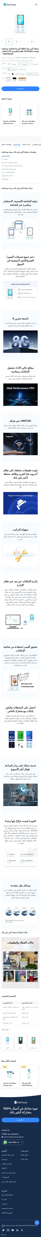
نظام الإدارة (24, 1159)
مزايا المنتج (17, 144)
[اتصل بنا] (37, 1222)
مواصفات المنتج (7, 144)
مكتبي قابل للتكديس (8, 1155)
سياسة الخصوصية (7, 1208)
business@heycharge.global (13, 1137)
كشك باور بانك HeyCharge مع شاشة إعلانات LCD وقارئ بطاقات (28, 1084)
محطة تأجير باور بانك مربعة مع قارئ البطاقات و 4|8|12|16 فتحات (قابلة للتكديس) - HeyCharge (10, 1084)
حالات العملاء (26, 144)
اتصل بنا (19, 89)
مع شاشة (4, 1159)
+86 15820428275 (13, 1134)
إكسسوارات (5, 1177)
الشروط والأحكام (7, 1213)
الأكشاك (4, 1168)
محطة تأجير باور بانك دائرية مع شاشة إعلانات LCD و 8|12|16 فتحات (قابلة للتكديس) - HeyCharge (10, 122)
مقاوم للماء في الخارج (9, 1173)
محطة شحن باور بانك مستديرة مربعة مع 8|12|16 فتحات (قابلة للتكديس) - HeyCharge (29, 122)
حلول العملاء (24, 1155)
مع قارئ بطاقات (7, 1164)
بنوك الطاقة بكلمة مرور (9, 1181)
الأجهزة (4, 1151)
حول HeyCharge (7, 1195)
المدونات (4, 1204)
